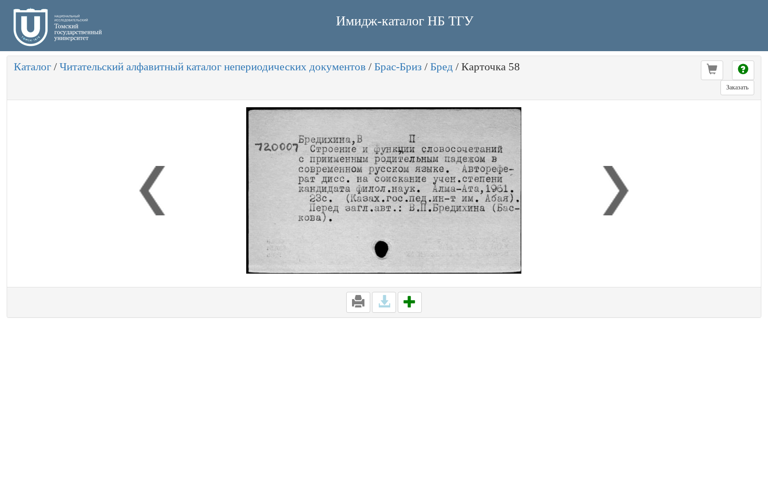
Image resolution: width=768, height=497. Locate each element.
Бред (441, 67)
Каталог (32, 67)
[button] (712, 70)
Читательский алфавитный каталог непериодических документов (213, 67)
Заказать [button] (737, 87)
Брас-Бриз (398, 67)
